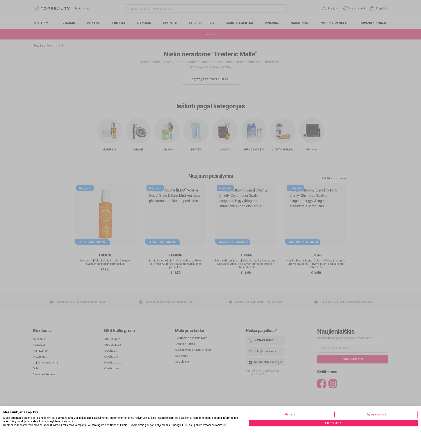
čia (225, 425)
